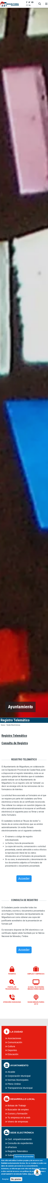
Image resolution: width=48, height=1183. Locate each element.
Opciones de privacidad (24, 1156)
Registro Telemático (18, 1151)
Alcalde (11, 1072)
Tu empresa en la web (19, 1117)
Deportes (12, 1050)
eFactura (12, 1147)
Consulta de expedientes (20, 1143)
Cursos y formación (17, 1113)
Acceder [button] (24, 878)
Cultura (11, 1046)
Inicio (3, 725)
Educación (13, 1054)
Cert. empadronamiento (20, 1139)
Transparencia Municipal (20, 1088)
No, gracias (16, 1179)
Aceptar (5, 1179)
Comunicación (15, 1042)
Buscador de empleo (18, 1109)
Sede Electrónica (13, 725)
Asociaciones (14, 1038)
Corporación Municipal (19, 1076)
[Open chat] (37, 1172)
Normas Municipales (18, 1080)
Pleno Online (14, 1084)
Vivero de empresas (18, 1121)
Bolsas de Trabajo (17, 1105)
